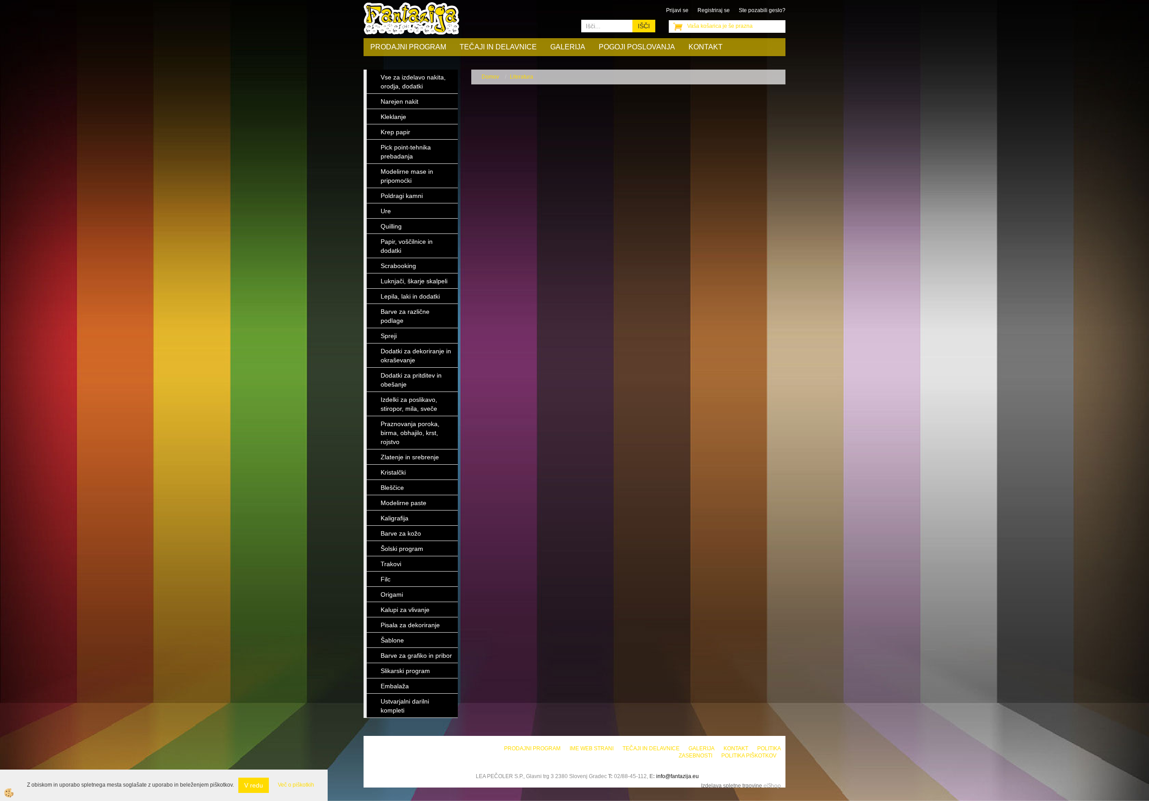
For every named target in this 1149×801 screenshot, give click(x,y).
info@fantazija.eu (677, 776)
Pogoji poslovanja (637, 47)
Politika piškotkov (748, 756)
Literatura (521, 77)
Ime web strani (592, 748)
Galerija (567, 47)
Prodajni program (408, 47)
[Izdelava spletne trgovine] (772, 786)
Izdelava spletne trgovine (731, 786)
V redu (253, 785)
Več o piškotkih (296, 785)
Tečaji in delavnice (498, 47)
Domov (490, 77)
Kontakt (706, 47)
